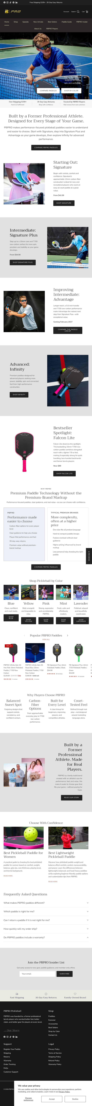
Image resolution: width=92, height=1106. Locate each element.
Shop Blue (11, 618)
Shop (16, 22)
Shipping (7, 1053)
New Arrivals (38, 22)
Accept (52, 1099)
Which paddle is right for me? (19, 911)
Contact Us (52, 1035)
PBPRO (11, 1089)
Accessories (53, 1024)
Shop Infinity (19, 395)
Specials (26, 22)
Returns (7, 1057)
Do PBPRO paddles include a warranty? (24, 937)
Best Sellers (52, 22)
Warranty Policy (54, 1064)
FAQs (6, 1068)
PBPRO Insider (82, 22)
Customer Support (11, 1072)
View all (46, 639)
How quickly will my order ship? (20, 928)
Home (6, 22)
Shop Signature (64, 203)
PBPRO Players (52, 29)
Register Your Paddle (12, 1049)
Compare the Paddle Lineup (68, 330)
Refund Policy (54, 1060)
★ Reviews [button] (89, 556)
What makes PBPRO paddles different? (24, 902)
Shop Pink (46, 620)
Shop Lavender (81, 620)
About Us (37, 29)
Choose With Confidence (46, 822)
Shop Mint (63, 620)
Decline (75, 1099)
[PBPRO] (13, 11)
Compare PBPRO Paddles (46, 148)
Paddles (51, 1016)
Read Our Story (71, 798)
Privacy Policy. (64, 1092)
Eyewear (51, 1020)
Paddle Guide (67, 22)
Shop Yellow (28, 620)
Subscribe (64, 974)
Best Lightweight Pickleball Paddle (61, 855)
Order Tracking (10, 1064)
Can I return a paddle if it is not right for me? (27, 920)
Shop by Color (71, 91)
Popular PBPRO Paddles (46, 635)
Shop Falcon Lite (64, 474)
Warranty (7, 1060)
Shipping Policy (54, 1057)
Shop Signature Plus (23, 262)
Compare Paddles (48, 91)
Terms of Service (55, 1053)
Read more (8, 876)
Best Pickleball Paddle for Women (23, 855)
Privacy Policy (54, 1049)
